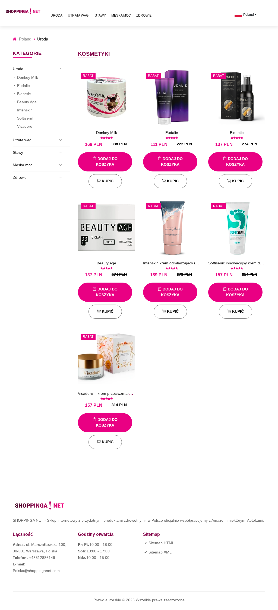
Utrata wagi (78, 15)
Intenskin (25, 110)
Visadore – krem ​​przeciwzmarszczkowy (111, 393)
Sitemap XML (160, 552)
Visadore (24, 126)
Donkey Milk (27, 77)
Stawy (100, 15)
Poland (248, 15)
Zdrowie (143, 15)
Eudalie (23, 85)
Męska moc (121, 15)
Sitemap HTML (161, 543)
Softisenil (25, 118)
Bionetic (24, 94)
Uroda (56, 15)
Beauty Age (27, 102)
